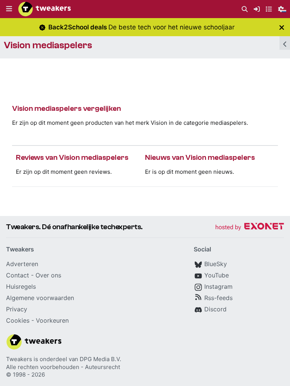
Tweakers (19, 359)
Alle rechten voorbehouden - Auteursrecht (63, 367)
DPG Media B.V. (100, 359)
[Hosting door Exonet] (249, 227)
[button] (9, 9)
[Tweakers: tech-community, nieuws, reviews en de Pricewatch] (44, 9)
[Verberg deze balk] (281, 27)
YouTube (216, 275)
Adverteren (22, 264)
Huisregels (21, 286)
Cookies (17, 320)
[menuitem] (245, 9)
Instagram (218, 286)
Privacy (16, 309)
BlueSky (215, 264)
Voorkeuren (52, 320)
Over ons (48, 275)
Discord (215, 309)
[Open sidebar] (284, 43)
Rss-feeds (218, 298)
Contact (17, 275)
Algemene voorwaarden (40, 298)
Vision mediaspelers (48, 45)
